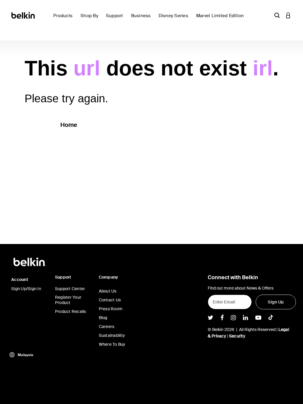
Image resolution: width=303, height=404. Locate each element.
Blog (103, 317)
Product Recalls (70, 311)
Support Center (70, 288)
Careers (107, 326)
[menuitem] (64, 19)
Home (69, 125)
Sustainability (112, 335)
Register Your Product (68, 300)
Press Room (111, 308)
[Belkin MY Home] (23, 15)
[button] (277, 15)
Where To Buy (112, 344)
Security (237, 336)
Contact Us (110, 300)
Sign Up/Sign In (26, 288)
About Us (108, 291)
